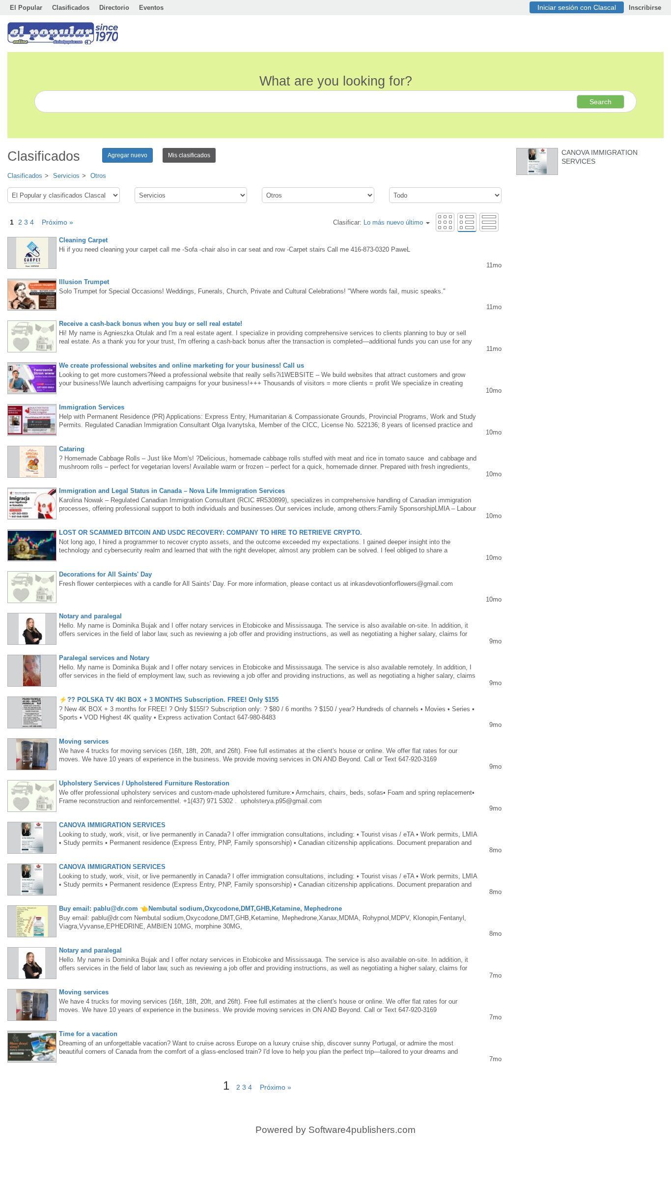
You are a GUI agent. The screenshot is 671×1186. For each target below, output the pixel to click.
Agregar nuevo (127, 155)
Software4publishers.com (362, 1130)
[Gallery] (445, 222)
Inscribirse (645, 7)
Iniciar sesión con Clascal (576, 7)
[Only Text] (489, 222)
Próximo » (54, 222)
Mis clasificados (189, 155)
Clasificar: (378, 222)
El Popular (26, 7)
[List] (467, 222)
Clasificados (70, 7)
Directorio (114, 7)
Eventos (151, 7)
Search (600, 102)
